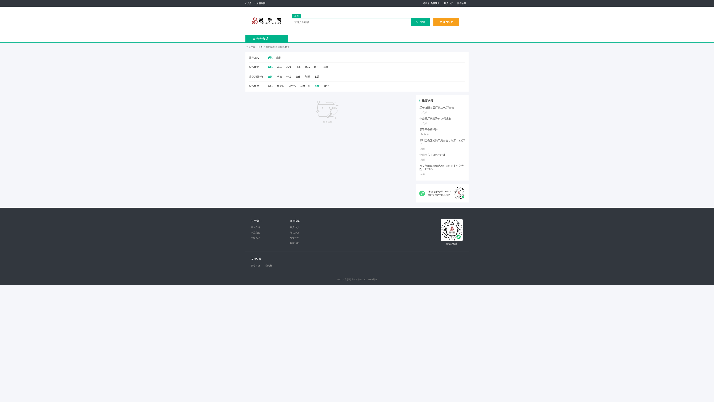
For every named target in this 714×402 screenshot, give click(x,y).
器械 (288, 67)
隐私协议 (461, 3)
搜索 (420, 21)
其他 (326, 67)
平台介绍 (255, 227)
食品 (307, 67)
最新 (278, 57)
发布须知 (294, 243)
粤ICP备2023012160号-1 (364, 279)
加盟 (307, 76)
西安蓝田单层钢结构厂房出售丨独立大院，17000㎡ (441, 167)
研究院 (280, 86)
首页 (260, 47)
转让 (288, 76)
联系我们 (255, 232)
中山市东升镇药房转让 (432, 154)
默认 (270, 57)
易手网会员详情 (428, 129)
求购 (279, 76)
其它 (326, 86)
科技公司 (305, 86)
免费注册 (435, 3)
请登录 (426, 3)
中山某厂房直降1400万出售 (435, 118)
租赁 (316, 76)
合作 (298, 76)
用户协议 (448, 3)
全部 (270, 67)
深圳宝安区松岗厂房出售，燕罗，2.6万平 (442, 142)
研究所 (292, 86)
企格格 (269, 265)
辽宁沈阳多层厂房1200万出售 (436, 107)
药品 (279, 67)
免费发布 (446, 22)
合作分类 (260, 38)
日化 (298, 67)
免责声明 (294, 238)
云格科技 (255, 265)
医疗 (316, 67)
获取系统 (255, 238)
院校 (317, 86)
